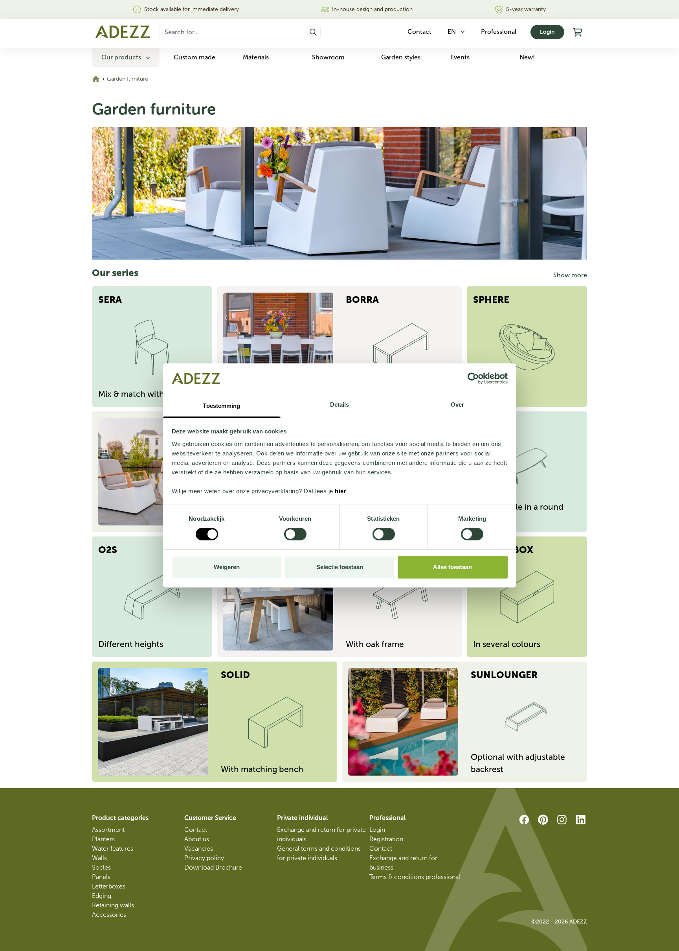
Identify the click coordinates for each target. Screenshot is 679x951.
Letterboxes (108, 886)
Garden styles (400, 57)
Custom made (194, 57)
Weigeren (227, 567)
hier (340, 491)
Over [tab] (457, 404)
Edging (101, 895)
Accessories (109, 914)
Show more (570, 275)
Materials (256, 57)
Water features (112, 848)
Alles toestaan (452, 567)
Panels (101, 877)
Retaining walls (113, 905)
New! (527, 57)
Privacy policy (204, 858)
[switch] (295, 534)
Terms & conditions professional (414, 877)
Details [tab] (339, 404)
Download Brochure (213, 867)
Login (547, 32)
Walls (99, 858)
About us (196, 839)
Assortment (108, 829)
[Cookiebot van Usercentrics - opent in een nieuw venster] (473, 378)
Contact (195, 829)
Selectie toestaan (339, 567)
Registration (386, 839)
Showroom (328, 57)
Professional (498, 31)
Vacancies (198, 848)
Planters (103, 839)
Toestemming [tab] (221, 405)
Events (460, 57)
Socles (101, 867)
